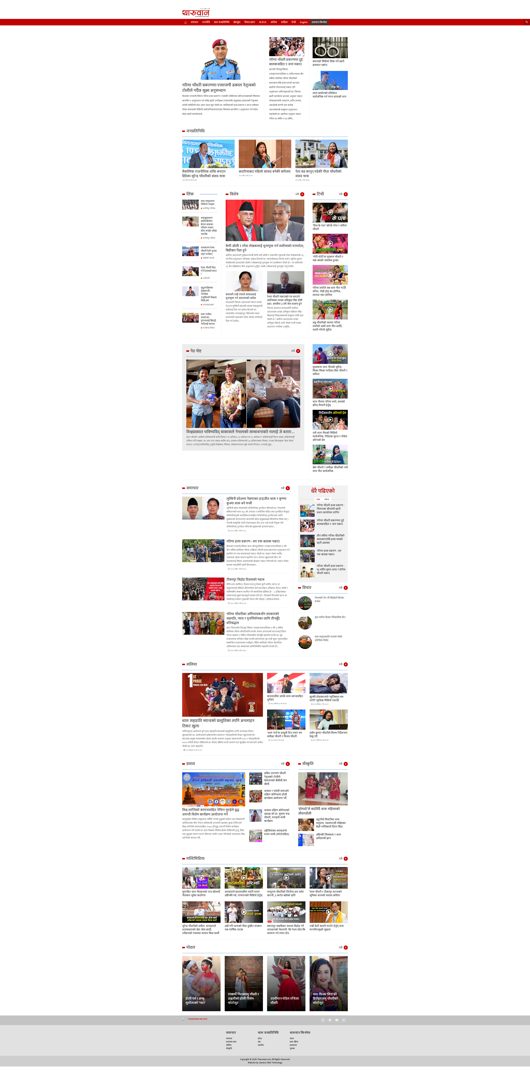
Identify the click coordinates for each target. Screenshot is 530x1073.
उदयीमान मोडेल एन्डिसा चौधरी (284, 1001)
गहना (292, 1038)
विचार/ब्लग (249, 22)
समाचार (194, 22)
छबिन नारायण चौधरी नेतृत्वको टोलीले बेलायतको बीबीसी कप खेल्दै (275, 778)
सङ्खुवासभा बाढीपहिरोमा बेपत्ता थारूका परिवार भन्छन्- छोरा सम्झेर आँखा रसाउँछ (209, 226)
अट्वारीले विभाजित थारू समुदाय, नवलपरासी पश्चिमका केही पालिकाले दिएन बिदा (331, 823)
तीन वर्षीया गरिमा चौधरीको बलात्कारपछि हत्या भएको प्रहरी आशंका (330, 539)
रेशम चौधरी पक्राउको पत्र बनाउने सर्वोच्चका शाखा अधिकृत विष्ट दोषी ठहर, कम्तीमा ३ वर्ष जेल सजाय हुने (284, 300)
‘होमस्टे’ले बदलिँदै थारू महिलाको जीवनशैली (319, 811)
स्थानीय (261, 1045)
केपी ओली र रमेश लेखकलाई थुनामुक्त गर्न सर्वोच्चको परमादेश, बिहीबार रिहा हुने (265, 248)
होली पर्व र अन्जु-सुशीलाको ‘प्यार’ (196, 1001)
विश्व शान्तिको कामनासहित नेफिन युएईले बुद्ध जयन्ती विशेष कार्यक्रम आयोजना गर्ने (210, 812)
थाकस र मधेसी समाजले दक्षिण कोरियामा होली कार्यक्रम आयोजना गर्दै (276, 794)
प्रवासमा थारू (231, 1042)
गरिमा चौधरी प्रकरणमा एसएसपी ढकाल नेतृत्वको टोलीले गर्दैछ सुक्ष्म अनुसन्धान (219, 88)
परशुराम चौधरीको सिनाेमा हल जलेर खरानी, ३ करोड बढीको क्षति (285, 893)
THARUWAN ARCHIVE (197, 1019)
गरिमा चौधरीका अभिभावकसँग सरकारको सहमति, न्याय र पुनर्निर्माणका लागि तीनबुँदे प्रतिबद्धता (253, 618)
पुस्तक (292, 1048)
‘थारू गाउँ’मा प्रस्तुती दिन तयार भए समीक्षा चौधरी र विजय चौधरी (284, 735)
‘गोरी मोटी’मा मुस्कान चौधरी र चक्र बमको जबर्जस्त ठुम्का (328, 258)
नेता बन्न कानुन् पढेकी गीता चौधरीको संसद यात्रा (318, 174)
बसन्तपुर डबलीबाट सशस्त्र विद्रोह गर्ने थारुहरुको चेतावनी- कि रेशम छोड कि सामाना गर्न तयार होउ (286, 930)
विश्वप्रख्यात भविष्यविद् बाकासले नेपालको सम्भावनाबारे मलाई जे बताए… (240, 431)
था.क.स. (263, 22)
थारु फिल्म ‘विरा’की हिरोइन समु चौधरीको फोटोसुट (325, 999)
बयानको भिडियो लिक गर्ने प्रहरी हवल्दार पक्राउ (328, 63)
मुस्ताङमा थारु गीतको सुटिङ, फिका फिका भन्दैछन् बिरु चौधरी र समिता (330, 371)
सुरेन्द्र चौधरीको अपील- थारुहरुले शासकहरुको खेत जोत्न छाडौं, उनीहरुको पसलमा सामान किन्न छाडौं (200, 930)
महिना (326, 499)
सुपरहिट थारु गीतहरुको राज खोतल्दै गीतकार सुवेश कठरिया (201, 893)
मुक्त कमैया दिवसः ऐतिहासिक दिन (330, 617)
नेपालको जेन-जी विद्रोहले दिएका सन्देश (329, 599)
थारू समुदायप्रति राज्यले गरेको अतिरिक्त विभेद (328, 638)
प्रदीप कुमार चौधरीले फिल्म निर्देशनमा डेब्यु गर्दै (328, 735)
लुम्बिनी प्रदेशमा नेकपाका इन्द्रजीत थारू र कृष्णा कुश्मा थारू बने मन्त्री (256, 501)
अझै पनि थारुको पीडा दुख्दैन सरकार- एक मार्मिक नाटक (244, 928)
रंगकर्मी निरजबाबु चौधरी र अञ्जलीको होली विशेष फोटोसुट (243, 999)
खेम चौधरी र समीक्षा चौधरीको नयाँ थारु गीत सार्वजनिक (330, 469)
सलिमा (274, 22)
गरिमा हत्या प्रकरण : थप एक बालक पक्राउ (253, 541)
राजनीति (206, 22)
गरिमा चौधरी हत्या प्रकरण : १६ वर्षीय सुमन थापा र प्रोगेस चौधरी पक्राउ (331, 570)
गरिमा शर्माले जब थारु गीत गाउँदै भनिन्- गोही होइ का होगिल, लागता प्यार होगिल (329, 291)
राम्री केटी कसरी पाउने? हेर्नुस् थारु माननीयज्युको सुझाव (327, 928)
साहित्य (284, 22)
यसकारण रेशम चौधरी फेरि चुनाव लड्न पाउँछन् (209, 251)
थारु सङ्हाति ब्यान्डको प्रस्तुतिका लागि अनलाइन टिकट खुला (218, 723)
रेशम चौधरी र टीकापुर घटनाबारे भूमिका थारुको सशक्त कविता (326, 893)
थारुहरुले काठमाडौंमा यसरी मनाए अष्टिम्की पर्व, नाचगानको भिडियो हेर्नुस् (243, 893)
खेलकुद (236, 22)
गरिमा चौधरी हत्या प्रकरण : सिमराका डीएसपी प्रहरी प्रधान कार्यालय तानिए (330, 509)
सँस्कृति (229, 1048)
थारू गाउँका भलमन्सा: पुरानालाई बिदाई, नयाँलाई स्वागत (208, 319)
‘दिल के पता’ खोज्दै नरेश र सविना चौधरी (330, 227)
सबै (297, 194)
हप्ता (318, 499)
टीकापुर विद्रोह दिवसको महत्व (245, 579)
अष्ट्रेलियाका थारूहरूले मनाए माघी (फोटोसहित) (276, 832)
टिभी (294, 22)
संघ (259, 1042)
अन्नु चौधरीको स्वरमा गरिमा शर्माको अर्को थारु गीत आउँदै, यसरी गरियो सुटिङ (327, 326)
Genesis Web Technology (270, 1063)
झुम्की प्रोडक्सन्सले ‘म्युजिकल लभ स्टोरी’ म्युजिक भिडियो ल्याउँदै (326, 698)
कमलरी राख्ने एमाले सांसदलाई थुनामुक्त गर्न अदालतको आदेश (241, 296)
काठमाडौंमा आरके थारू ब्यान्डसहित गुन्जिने (285, 698)
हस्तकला (293, 1045)
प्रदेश (260, 1038)
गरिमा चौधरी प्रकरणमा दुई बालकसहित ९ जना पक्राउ (286, 62)
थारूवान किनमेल (319, 22)
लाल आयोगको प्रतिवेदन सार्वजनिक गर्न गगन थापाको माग (329, 95)
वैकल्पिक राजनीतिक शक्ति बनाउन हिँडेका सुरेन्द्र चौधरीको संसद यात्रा (204, 174)
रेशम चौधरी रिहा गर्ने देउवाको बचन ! (209, 271)
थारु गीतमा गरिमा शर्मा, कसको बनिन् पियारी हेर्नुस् (329, 403)
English (304, 22)
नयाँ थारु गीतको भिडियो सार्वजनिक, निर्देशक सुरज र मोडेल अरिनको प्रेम (330, 436)
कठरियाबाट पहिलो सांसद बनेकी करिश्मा (265, 171)
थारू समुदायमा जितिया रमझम (207, 202)
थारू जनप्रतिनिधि (221, 22)
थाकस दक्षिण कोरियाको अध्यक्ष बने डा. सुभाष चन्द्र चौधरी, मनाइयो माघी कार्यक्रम (277, 815)
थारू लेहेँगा (294, 1042)
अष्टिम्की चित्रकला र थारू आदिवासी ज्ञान (328, 836)
